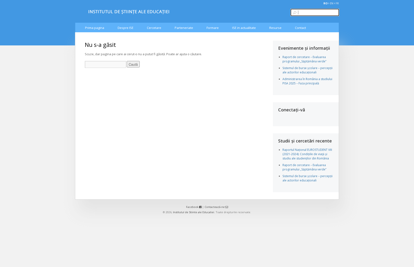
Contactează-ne (215, 207)
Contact (300, 28)
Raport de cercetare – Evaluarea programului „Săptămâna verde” (304, 59)
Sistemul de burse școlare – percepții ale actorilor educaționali (307, 70)
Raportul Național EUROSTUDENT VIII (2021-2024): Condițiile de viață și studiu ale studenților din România (307, 154)
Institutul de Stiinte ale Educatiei (193, 212)
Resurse (275, 28)
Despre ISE (125, 28)
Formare (213, 28)
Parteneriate (184, 28)
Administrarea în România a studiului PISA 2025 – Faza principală (307, 81)
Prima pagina (94, 28)
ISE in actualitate (244, 28)
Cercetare (154, 28)
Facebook (192, 207)
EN (331, 3)
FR (337, 3)
